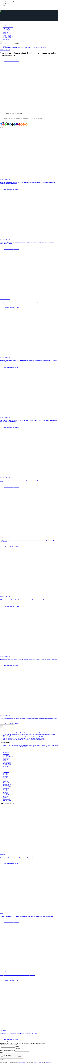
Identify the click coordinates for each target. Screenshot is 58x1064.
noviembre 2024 (7, 800)
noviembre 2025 (7, 784)
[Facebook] (1, 124)
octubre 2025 (6, 785)
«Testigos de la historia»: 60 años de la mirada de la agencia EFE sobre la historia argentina (34, 746)
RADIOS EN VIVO (8, 27)
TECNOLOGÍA (7, 37)
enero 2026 (5, 781)
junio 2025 (5, 790)
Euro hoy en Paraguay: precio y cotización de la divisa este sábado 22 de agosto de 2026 (24, 739)
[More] (26, 124)
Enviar (2, 1059)
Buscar (16, 43)
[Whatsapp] (6, 124)
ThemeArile (49, 1062)
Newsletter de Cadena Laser (7, 1042)
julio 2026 (5, 773)
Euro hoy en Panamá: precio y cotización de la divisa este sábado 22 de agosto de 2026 (23, 738)
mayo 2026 (5, 776)
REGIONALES (7, 29)
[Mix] (21, 124)
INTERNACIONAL (8, 36)
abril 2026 (5, 777)
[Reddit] (24, 124)
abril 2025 (5, 793)
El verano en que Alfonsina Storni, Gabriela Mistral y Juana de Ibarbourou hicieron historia (24, 732)
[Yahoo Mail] (17, 124)
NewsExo (41, 1062)
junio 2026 (5, 774)
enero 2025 (5, 797)
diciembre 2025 (6, 782)
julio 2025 (5, 789)
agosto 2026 (6, 772)
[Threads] (12, 124)
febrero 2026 (6, 780)
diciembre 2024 (6, 799)
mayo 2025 (5, 792)
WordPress (35, 1062)
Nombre (17, 1046)
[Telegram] (10, 124)
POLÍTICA (6, 33)
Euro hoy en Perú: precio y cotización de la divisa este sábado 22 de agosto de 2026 (23, 736)
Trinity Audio (14, 113)
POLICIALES (6, 32)
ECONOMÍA (6, 31)
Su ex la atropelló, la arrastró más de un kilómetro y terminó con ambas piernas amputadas (24, 47)
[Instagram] (3, 124)
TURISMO (6, 766)
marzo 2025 (6, 795)
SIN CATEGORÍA (7, 763)
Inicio (4, 46)
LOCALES (6, 28)
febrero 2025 (6, 796)
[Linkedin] (15, 124)
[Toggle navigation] (0, 23)
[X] (8, 124)
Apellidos (17, 1048)
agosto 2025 (6, 788)
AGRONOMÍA (7, 35)
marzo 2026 (6, 778)
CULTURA (6, 39)
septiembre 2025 (7, 786)
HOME (5, 25)
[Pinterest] (19, 124)
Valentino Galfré (8, 61)
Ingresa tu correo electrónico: (7, 1050)
